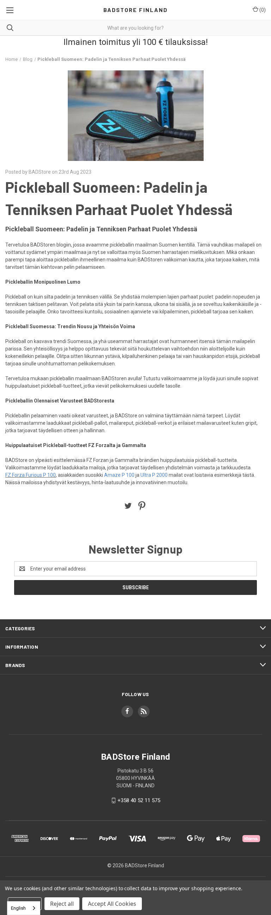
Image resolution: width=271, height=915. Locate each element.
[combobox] (23, 908)
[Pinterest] (141, 506)
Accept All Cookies (112, 904)
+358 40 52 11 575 (139, 800)
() (262, 10)
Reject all (62, 904)
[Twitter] (128, 506)
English (18, 908)
